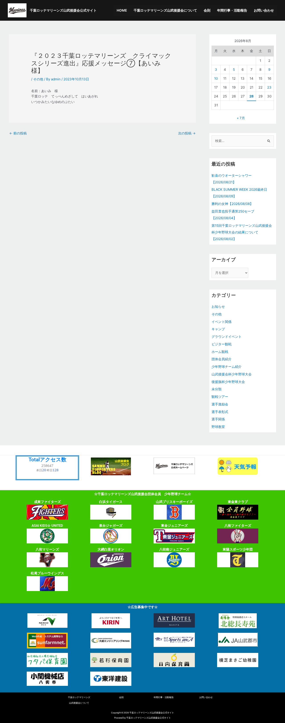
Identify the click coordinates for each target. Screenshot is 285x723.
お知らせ (218, 306)
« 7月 (241, 118)
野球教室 (218, 427)
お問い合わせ (264, 10)
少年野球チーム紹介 (227, 367)
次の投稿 (186, 133)
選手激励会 (220, 404)
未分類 (217, 389)
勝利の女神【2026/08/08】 (232, 204)
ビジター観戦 (222, 344)
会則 (207, 10)
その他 (38, 79)
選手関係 (218, 419)
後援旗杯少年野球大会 (228, 382)
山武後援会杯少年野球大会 (232, 374)
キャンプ (218, 329)
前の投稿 (18, 133)
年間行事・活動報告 (232, 10)
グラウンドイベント (227, 336)
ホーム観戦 (220, 352)
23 (269, 87)
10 (216, 78)
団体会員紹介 (222, 359)
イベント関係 (222, 322)
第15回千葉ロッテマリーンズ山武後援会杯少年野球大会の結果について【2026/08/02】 (242, 232)
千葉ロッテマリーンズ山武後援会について (165, 10)
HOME (122, 10)
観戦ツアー (220, 397)
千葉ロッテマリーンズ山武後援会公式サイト (63, 10)
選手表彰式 (220, 412)
